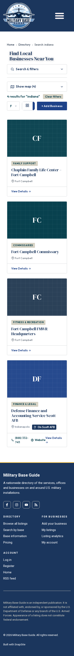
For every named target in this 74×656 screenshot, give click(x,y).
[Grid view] (27, 106)
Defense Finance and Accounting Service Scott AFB (33, 415)
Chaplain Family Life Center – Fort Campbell (36, 172)
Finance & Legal (24, 404)
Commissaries (23, 245)
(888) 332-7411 (21, 440)
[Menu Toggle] (58, 15)
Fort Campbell (23, 181)
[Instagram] (17, 505)
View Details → (21, 191)
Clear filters (53, 96)
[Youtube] (26, 505)
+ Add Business (52, 106)
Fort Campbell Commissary (35, 251)
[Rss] (36, 505)
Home (10, 44)
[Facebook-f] (7, 505)
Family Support (24, 163)
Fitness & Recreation (28, 322)
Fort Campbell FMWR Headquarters (29, 331)
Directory (24, 44)
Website (40, 440)
